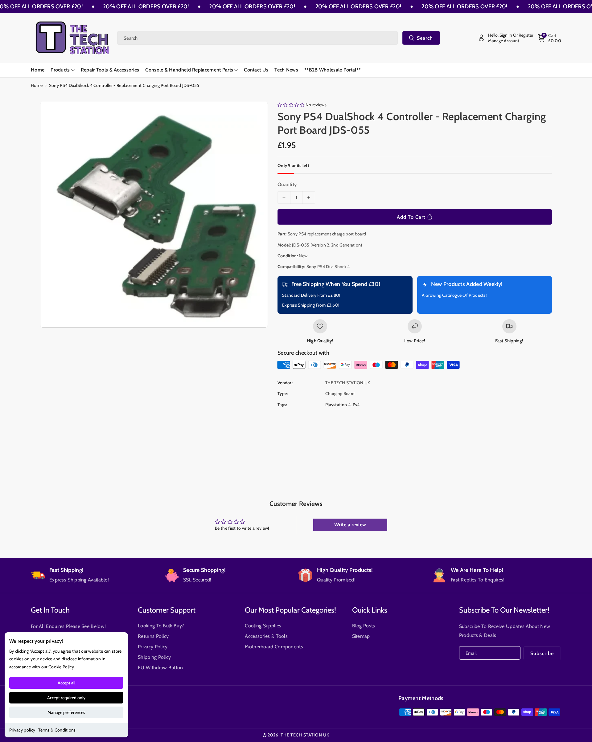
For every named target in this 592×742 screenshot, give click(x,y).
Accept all (66, 683)
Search (425, 38)
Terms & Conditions (57, 730)
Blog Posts (363, 626)
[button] (549, 38)
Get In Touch (50, 609)
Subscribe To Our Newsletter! (504, 609)
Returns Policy (153, 636)
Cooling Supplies (263, 626)
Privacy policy (22, 730)
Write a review (350, 525)
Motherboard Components (274, 647)
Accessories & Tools (266, 636)
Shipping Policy (154, 657)
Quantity (287, 184)
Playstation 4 (338, 404)
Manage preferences (66, 712)
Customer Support (166, 609)
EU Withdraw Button (160, 668)
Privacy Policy (152, 647)
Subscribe (542, 653)
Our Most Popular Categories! (290, 609)
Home (37, 85)
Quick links (369, 609)
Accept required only (66, 697)
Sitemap (361, 636)
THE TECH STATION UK (305, 735)
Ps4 (356, 404)
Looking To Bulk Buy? (161, 626)
